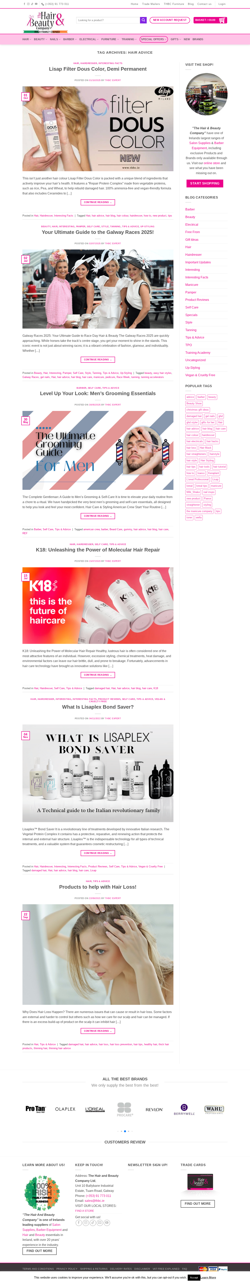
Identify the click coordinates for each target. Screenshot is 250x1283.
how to (147, 215)
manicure (99, 377)
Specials (191, 315)
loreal (190, 485)
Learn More (208, 1277)
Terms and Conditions (38, 1269)
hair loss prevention (121, 1044)
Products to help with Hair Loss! (98, 887)
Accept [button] (194, 1277)
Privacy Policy (67, 1269)
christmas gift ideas (198, 409)
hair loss (103, 1044)
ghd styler (192, 422)
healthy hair (150, 1044)
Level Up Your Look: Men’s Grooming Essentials (98, 393)
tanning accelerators (152, 377)
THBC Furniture (174, 4)
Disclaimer (142, 1269)
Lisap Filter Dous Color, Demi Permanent (98, 69)
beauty (148, 373)
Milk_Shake (193, 492)
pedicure (110, 377)
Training (128, 39)
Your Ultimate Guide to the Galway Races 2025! (98, 232)
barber (104, 529)
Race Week (123, 377)
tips (170, 215)
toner (189, 517)
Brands (198, 39)
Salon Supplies (200, 143)
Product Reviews (109, 699)
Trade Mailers (151, 4)
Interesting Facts (110, 63)
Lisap (93, 870)
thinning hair (40, 1048)
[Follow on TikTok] (32, 4)
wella (199, 517)
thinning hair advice (60, 1048)
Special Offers (152, 39)
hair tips (138, 1044)
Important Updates (198, 262)
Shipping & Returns (94, 1269)
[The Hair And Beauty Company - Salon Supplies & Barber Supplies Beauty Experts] (46, 21)
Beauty (39, 39)
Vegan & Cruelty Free (150, 866)
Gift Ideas (191, 239)
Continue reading (98, 202)
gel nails (45, 377)
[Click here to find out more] (200, 1186)
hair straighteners (196, 454)
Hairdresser (88, 63)
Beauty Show (194, 403)
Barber (68, 39)
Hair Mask (205, 447)
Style (105, 226)
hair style (192, 460)
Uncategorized (195, 360)
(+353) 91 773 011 (98, 1195)
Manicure (191, 284)
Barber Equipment (49, 1229)
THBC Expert (113, 80)
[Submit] (143, 20)
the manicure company (199, 511)
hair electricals (195, 441)
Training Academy (197, 352)
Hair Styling (207, 460)
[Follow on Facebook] (24, 4)
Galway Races (30, 377)
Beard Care (116, 529)
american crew (91, 529)
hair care (87, 377)
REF (25, 533)
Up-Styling (147, 226)
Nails (54, 39)
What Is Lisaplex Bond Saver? (98, 707)
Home (134, 4)
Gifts (175, 39)
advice (190, 397)
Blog (191, 4)
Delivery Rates (121, 1269)
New (187, 39)
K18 (156, 688)
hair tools (204, 466)
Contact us (204, 4)
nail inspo (209, 492)
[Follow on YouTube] (36, 4)
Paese (207, 498)
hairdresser (136, 215)
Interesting (67, 226)
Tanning (115, 226)
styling (207, 504)
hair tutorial (219, 466)
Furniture (108, 39)
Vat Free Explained (166, 1269)
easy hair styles (162, 373)
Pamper (81, 226)
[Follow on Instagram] (28, 4)
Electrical (87, 39)
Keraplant (213, 473)
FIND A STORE (84, 1210)
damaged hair (102, 688)
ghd (221, 416)
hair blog (110, 215)
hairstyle (214, 454)
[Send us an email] (100, 1223)
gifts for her (207, 422)
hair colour (122, 215)
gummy (128, 529)
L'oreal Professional (198, 479)
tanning (135, 377)
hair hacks (212, 441)
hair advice (98, 215)
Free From (192, 232)
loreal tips (201, 485)
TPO (188, 345)
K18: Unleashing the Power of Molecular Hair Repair (98, 549)
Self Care (93, 226)
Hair (25, 39)
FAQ (184, 1269)
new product (159, 215)
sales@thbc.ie (94, 1200)
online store (212, 163)
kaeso (201, 473)
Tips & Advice (130, 226)
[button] (210, 20)
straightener (193, 504)
